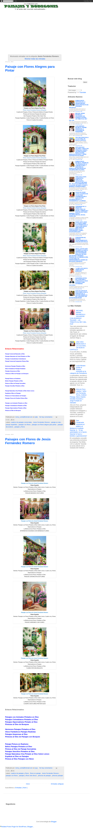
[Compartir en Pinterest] (13, 419)
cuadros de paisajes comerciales (21, 422)
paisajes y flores (19, 427)
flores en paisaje (35, 773)
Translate (82, 92)
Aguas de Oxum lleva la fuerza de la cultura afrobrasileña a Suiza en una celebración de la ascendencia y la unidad (78, 196)
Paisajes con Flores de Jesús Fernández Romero (28, 441)
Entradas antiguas (57, 784)
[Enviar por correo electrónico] (6, 419)
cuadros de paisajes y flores (20, 773)
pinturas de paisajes (44, 775)
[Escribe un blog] (8, 419)
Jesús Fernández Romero (41, 422)
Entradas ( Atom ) (21, 788)
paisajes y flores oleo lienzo (28, 775)
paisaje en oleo (56, 422)
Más (81, 111)
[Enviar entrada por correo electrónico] (56, 417)
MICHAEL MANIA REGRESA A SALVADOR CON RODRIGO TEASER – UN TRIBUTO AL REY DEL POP (78, 317)
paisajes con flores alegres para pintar (44, 424)
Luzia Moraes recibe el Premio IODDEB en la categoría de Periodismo (81, 129)
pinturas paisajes (57, 775)
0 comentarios (77, 111)
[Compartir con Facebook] (12, 419)
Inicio (28, 784)
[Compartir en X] (10, 419)
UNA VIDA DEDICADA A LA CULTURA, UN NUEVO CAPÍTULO (81, 139)
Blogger (53, 821)
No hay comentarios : (46, 417)
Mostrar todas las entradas (35, 59)
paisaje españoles (12, 424)
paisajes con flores (25, 424)
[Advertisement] (41, 19)
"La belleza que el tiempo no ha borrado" (81, 270)
